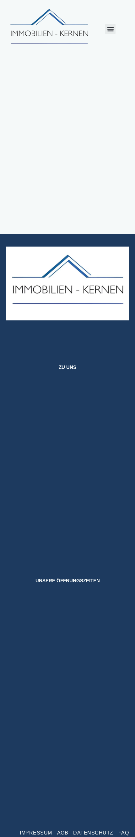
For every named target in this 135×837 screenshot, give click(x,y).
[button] (110, 29)
